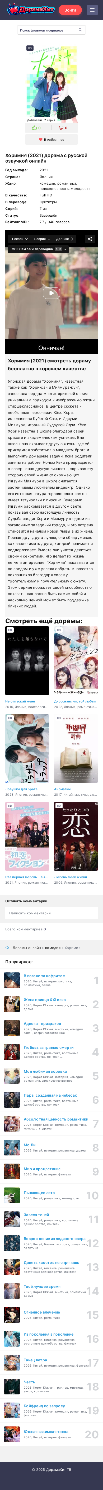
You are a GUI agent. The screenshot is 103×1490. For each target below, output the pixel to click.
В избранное (54, 140)
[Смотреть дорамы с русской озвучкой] (31, 10)
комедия (52, 948)
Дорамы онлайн (27, 948)
